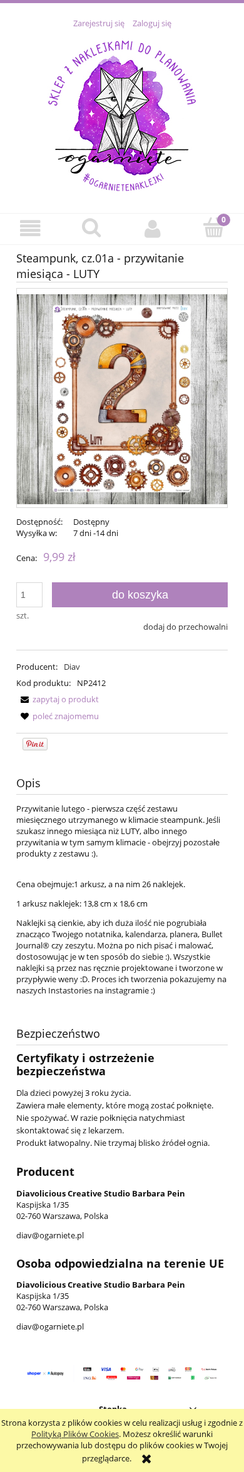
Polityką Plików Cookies (75, 1434)
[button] (30, 228)
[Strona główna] (122, 113)
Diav (72, 666)
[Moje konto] (152, 228)
